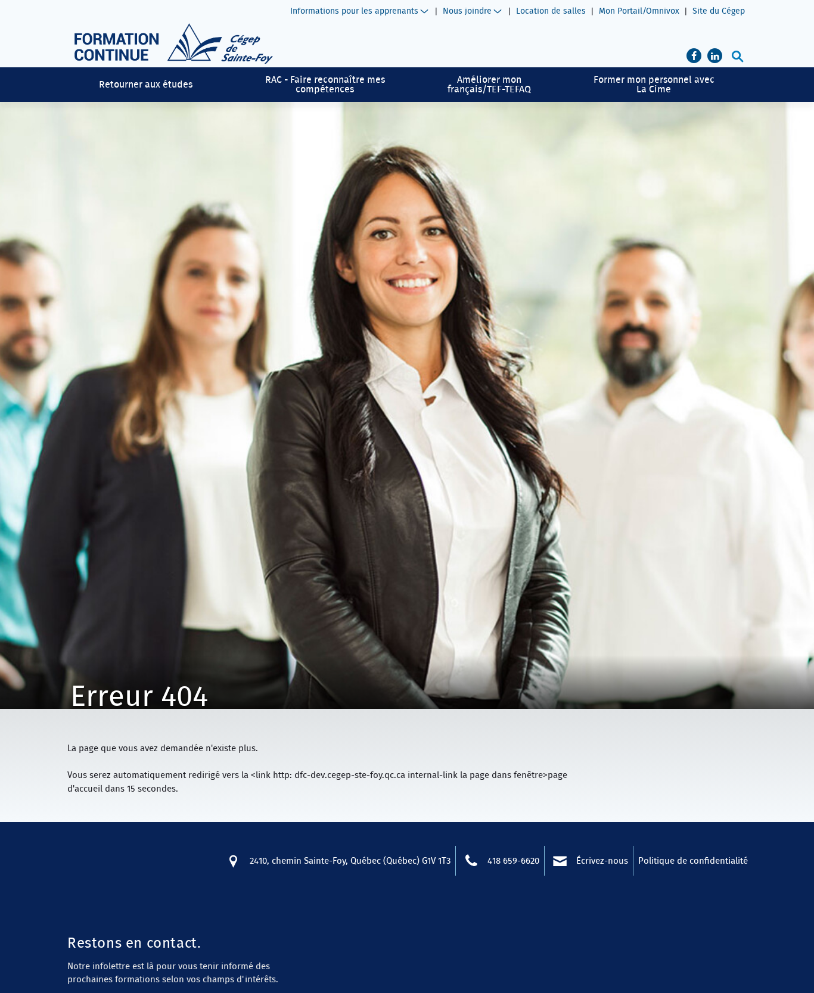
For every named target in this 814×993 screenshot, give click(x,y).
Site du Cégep (718, 11)
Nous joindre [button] (467, 11)
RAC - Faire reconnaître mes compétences (325, 84)
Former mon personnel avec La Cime (654, 84)
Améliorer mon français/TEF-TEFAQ (489, 84)
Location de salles (551, 11)
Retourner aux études (145, 84)
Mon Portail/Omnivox (639, 11)
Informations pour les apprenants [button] (354, 11)
